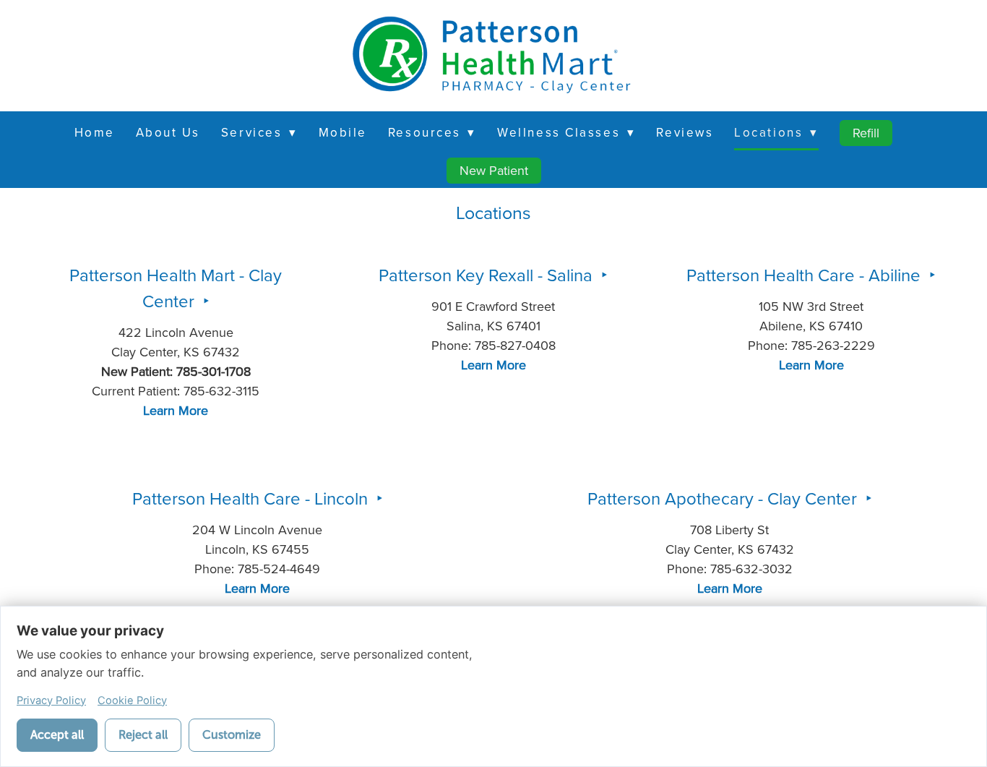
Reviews (684, 132)
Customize (231, 735)
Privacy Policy (51, 700)
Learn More (175, 410)
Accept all (57, 735)
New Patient (494, 170)
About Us (168, 132)
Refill (866, 133)
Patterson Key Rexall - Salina (488, 274)
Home (94, 132)
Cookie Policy (132, 700)
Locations (776, 132)
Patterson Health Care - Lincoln (252, 498)
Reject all (143, 735)
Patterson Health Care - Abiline (805, 274)
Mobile (343, 132)
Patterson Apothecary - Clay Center (724, 498)
